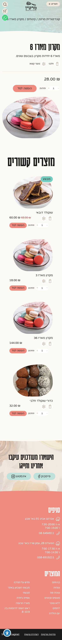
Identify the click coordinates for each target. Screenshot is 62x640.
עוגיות (56, 587)
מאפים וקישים (52, 598)
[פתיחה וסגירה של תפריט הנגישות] (7, 633)
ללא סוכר (54, 603)
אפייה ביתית (23, 598)
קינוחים (31, 19)
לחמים (56, 608)
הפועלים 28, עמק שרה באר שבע (36, 543)
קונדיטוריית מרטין (49, 19)
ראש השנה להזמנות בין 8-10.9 (17, 610)
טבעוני (26, 592)
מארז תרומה (23, 603)
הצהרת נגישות (31, 634)
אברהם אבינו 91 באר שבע (39, 518)
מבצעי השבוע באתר (19, 587)
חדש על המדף (22, 582)
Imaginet (14, 634)
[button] (18, 225)
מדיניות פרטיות (48, 634)
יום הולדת (54, 613)
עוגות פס (55, 592)
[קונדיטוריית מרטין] (31, 6)
